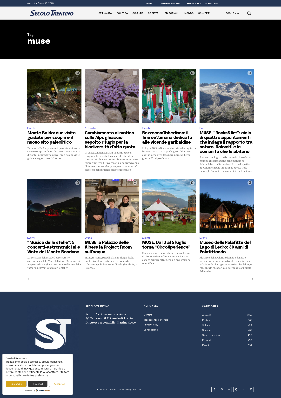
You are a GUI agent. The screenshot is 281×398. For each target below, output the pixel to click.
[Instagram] (221, 389)
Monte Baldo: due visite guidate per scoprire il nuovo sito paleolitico (51, 138)
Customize (16, 384)
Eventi (31, 128)
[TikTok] (243, 389)
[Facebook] (214, 389)
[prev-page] (29, 278)
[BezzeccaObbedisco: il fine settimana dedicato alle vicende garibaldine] (169, 96)
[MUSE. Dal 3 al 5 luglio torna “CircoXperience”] (169, 206)
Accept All (59, 384)
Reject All (38, 384)
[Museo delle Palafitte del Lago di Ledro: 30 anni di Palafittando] (227, 206)
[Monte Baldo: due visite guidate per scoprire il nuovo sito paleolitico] (54, 96)
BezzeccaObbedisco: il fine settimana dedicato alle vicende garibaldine (167, 138)
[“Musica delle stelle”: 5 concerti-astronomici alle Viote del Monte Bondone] (54, 206)
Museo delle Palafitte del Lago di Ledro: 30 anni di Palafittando (225, 247)
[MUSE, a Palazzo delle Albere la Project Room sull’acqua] (112, 206)
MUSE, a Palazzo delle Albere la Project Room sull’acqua (108, 247)
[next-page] (251, 278)
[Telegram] (236, 389)
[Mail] (229, 389)
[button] (249, 13)
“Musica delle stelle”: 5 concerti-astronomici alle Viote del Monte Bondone (53, 247)
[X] (251, 389)
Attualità (90, 128)
